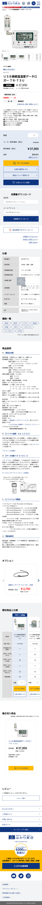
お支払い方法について (30, 239)
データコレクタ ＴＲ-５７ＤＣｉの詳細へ (15, 473)
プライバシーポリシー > (10, 889)
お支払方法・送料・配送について (27, 104)
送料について (33, 157)
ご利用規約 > (6, 897)
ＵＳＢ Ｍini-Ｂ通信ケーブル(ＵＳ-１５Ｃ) (23, 424)
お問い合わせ (33, 242)
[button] (3, 32)
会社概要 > (5, 884)
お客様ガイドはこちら (30, 236)
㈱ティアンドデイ (9, 69)
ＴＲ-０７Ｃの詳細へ (9, 451)
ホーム (4, 9)
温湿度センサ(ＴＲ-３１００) (19, 420)
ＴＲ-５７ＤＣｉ (7, 460)
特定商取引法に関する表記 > (11, 893)
